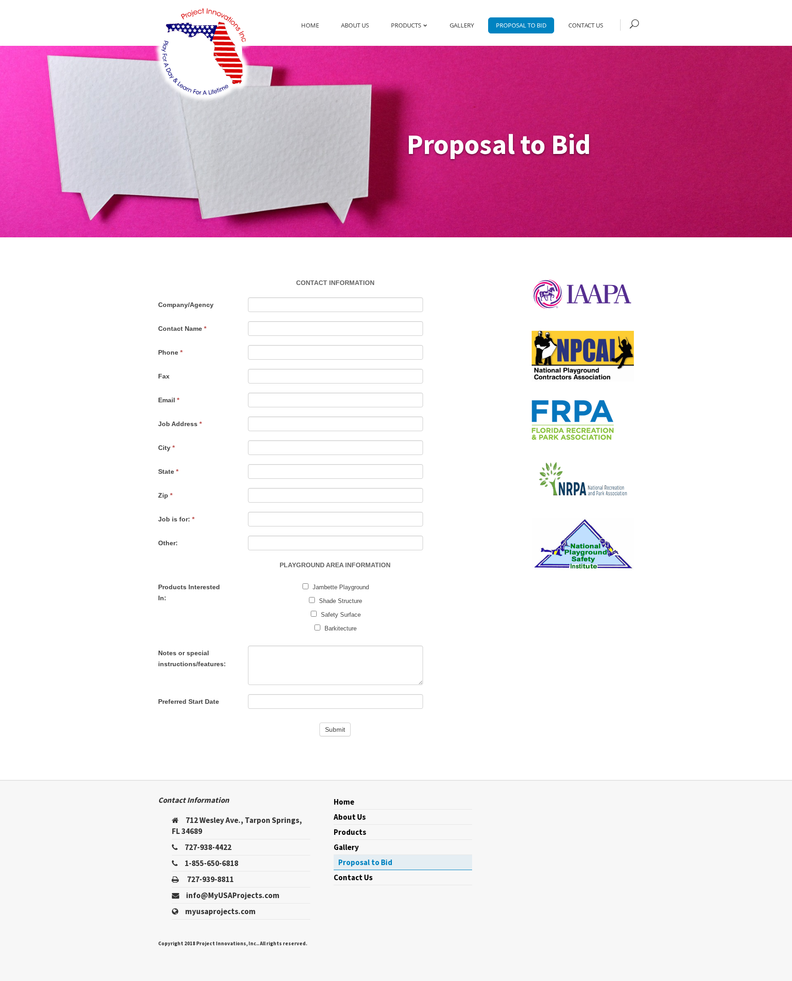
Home (310, 25)
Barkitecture (340, 628)
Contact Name (182, 328)
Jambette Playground (340, 587)
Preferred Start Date (188, 701)
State (168, 471)
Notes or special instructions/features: (192, 658)
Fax (164, 376)
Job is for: (176, 519)
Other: (168, 543)
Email (168, 400)
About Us (355, 25)
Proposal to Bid (521, 25)
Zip (165, 495)
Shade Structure (339, 600)
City (166, 447)
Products (406, 25)
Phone (170, 352)
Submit (335, 729)
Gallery (462, 25)
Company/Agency (186, 304)
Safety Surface (340, 614)
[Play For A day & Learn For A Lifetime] (203, 51)
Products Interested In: (189, 592)
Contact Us (585, 25)
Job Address (180, 423)
